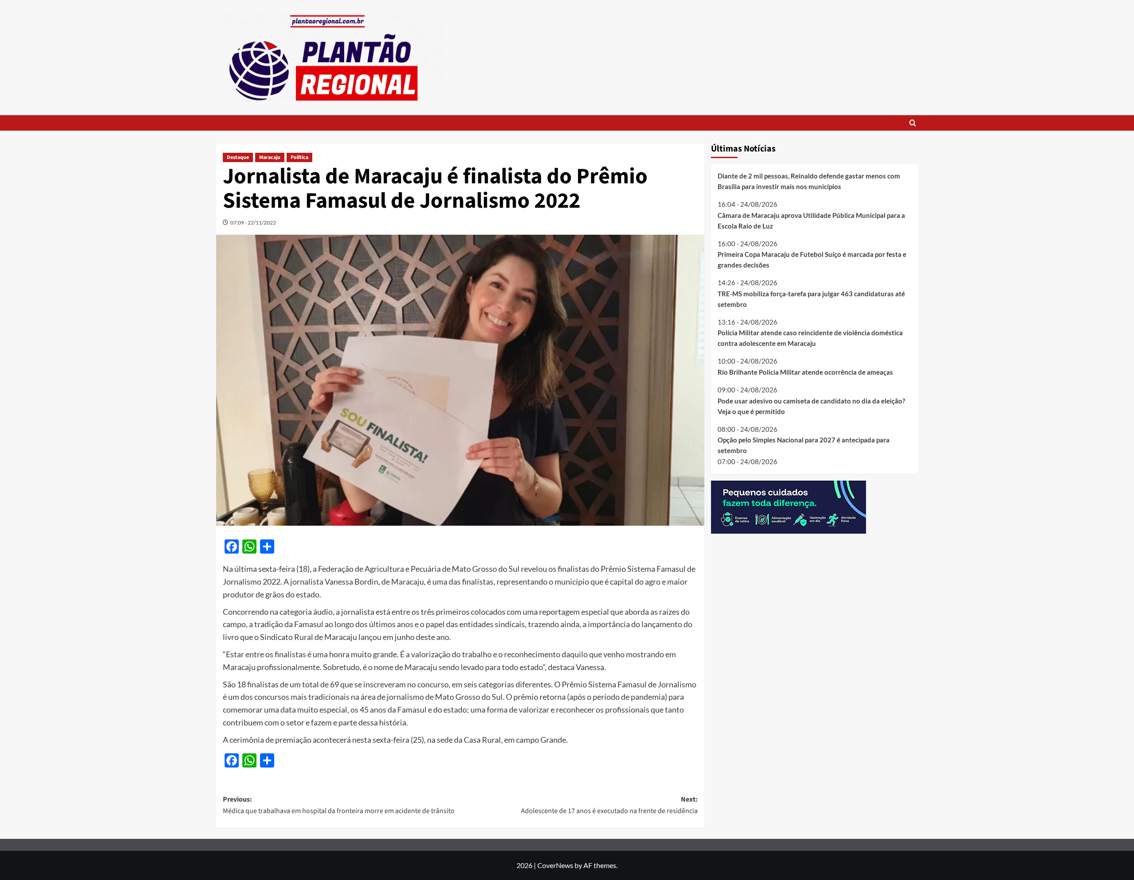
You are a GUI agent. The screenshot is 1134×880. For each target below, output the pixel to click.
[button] (912, 123)
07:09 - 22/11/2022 (253, 222)
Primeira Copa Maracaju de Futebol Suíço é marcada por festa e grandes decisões (812, 259)
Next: (609, 805)
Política (299, 157)
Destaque (238, 157)
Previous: (338, 805)
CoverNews (555, 865)
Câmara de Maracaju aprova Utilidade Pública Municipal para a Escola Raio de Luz (811, 220)
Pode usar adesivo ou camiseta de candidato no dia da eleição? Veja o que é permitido (811, 405)
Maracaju (269, 157)
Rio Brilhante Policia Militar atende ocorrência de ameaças (805, 372)
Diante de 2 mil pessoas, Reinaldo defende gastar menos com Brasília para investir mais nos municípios (809, 181)
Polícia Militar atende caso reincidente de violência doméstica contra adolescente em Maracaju (810, 338)
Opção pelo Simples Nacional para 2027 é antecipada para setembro (803, 445)
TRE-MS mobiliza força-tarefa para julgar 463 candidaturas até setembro (811, 298)
